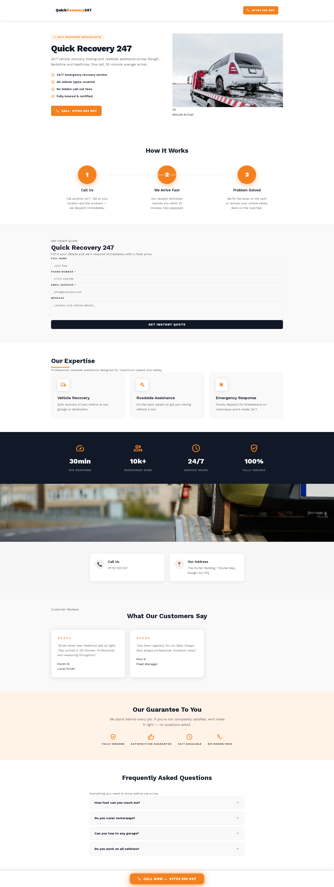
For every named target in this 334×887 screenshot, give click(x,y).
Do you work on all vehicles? (167, 849)
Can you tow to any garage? (167, 833)
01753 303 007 (118, 568)
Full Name (59, 258)
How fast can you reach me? (167, 802)
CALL (76, 111)
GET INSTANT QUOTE (167, 324)
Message (57, 298)
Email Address (63, 285)
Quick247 (74, 10)
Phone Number (63, 271)
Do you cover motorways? (167, 818)
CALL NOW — (167, 879)
